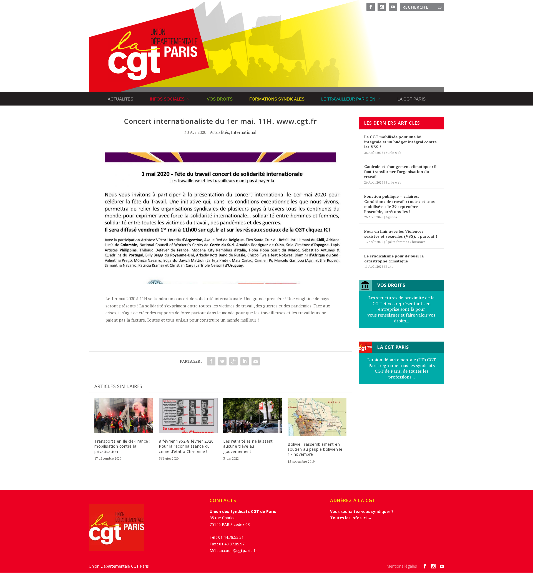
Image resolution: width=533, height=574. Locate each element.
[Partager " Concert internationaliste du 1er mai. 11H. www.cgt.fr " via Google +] (233, 361)
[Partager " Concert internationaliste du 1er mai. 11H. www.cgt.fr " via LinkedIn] (244, 361)
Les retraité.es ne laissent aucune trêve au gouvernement (248, 446)
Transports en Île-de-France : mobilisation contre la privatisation (122, 446)
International (244, 132)
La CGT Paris (412, 99)
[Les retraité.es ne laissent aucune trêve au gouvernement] (252, 415)
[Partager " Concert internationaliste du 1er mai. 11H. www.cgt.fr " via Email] (255, 361)
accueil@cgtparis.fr (238, 550)
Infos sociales (167, 99)
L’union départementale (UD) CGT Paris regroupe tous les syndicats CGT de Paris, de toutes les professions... (401, 368)
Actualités (120, 99)
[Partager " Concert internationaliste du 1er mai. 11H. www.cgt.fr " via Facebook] (211, 361)
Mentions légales (401, 566)
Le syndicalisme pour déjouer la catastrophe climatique (394, 258)
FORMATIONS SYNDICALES (277, 99)
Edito (389, 266)
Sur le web (393, 153)
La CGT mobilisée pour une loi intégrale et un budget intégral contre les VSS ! (400, 141)
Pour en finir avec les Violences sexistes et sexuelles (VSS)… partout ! (400, 234)
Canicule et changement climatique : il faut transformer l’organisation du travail (400, 171)
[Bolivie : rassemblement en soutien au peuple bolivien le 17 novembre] (317, 417)
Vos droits (220, 99)
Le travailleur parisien (348, 99)
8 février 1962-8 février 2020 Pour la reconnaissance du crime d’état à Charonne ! (186, 446)
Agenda (391, 217)
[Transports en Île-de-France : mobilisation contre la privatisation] (123, 415)
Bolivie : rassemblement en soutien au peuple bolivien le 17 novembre (315, 449)
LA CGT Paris (393, 347)
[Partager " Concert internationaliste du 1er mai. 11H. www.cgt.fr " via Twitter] (222, 361)
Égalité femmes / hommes (406, 242)
